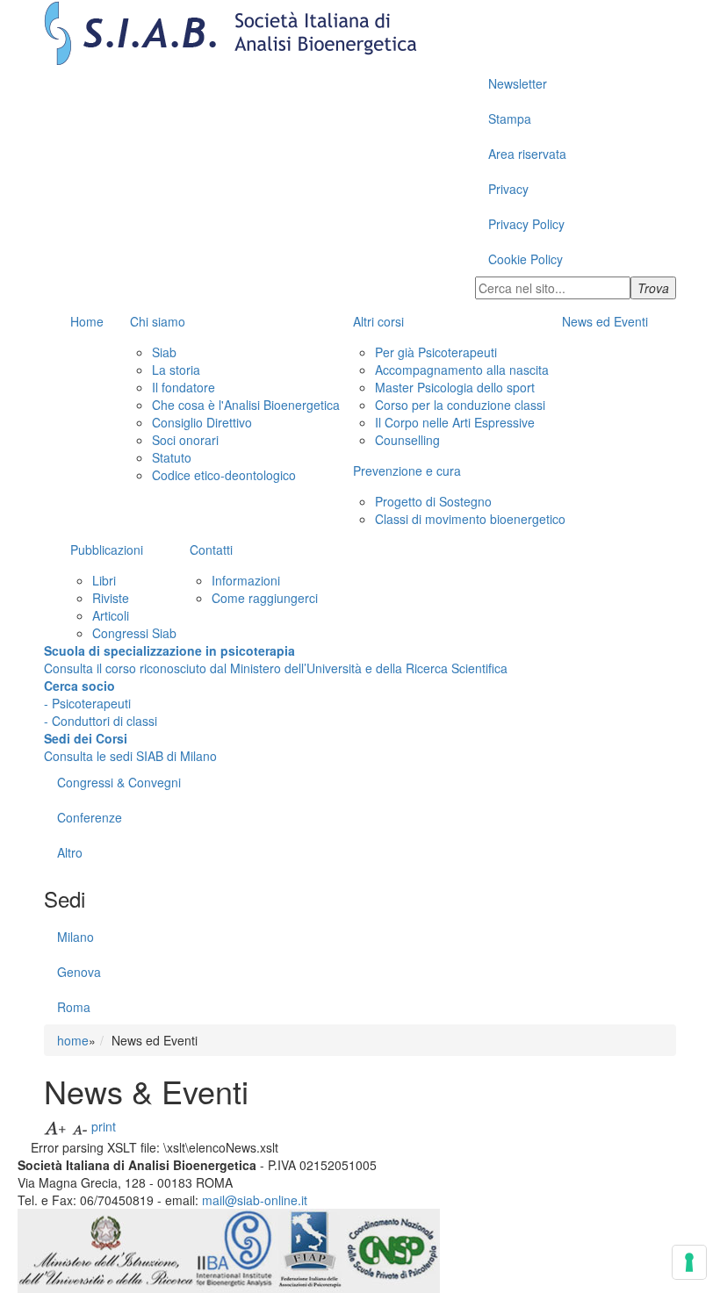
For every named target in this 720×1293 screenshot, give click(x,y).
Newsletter (517, 83)
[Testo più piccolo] (79, 1126)
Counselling (407, 440)
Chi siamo (157, 321)
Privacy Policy (526, 224)
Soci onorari (185, 440)
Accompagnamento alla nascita (462, 369)
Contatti (211, 549)
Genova (79, 972)
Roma (73, 1007)
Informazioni (246, 580)
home (73, 1040)
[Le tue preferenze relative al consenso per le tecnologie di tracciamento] (689, 1262)
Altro (70, 852)
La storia (176, 369)
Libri (104, 580)
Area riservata (527, 153)
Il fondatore (183, 387)
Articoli (110, 615)
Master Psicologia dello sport (455, 387)
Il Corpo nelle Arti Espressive (455, 422)
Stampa (509, 118)
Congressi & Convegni (119, 782)
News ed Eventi (605, 321)
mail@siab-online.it (254, 1200)
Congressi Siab (134, 633)
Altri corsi (378, 321)
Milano (75, 936)
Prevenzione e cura (407, 470)
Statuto (171, 457)
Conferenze (89, 817)
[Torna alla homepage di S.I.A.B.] (360, 33)
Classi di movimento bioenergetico (470, 519)
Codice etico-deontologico (224, 475)
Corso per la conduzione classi (460, 404)
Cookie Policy (525, 259)
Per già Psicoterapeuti (436, 352)
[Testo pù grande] (56, 1126)
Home (87, 321)
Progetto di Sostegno (433, 501)
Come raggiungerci (265, 598)
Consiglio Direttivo (202, 422)
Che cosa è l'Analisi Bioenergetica (246, 404)
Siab (164, 352)
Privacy (508, 189)
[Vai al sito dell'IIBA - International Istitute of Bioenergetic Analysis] (235, 1249)
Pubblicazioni (106, 549)
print (103, 1126)
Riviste (110, 598)
